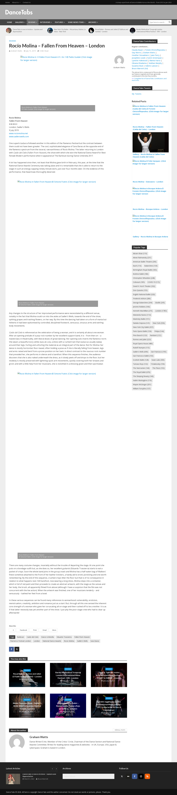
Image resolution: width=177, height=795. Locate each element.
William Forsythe (141, 388)
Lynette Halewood (139, 60)
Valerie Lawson (151, 66)
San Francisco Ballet (143, 356)
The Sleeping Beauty (143, 376)
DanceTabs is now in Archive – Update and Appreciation (28, 30)
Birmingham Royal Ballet (145, 270)
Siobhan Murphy (155, 63)
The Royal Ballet (141, 372)
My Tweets (136, 94)
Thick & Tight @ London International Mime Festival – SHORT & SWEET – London (109, 675)
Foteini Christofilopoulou (155, 50)
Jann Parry (155, 55)
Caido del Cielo (32, 637)
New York (159, 323)
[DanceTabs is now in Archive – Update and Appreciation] (9, 30)
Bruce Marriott (43, 779)
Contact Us (27, 2)
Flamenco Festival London (20, 641)
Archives (92, 22)
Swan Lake (158, 360)
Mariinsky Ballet (141, 319)
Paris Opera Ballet (142, 331)
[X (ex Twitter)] (122, 776)
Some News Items (76, 22)
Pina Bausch (140, 335)
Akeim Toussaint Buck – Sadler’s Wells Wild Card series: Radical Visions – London (27, 706)
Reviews (31, 22)
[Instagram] (141, 776)
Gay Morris (136, 52)
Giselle (160, 302)
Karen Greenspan (154, 58)
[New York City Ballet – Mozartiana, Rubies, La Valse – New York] (50, 30)
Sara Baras (95, 641)
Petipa (159, 331)
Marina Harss (155, 60)
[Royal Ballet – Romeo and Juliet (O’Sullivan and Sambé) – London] (91, 30)
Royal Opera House (143, 343)
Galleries (19, 22)
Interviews (45, 22)
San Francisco (158, 352)
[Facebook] (134, 776)
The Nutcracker (141, 368)
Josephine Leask (138, 58)
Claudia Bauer (138, 50)
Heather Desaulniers (140, 55)
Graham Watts (16, 51)
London (37, 641)
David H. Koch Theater (144, 286)
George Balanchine (142, 302)
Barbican (20, 637)
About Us (15, 2)
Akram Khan (140, 253)
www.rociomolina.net (18, 133)
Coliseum (139, 282)
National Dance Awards (52, 641)
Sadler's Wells (82, 641)
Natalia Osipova (141, 323)
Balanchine (150, 266)
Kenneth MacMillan (142, 311)
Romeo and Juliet (142, 339)
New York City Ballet (143, 327)
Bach (137, 266)
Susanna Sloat (137, 66)
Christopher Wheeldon (144, 278)
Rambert (155, 335)
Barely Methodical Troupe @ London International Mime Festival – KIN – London (151, 30)
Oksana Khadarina (139, 63)
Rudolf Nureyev (141, 347)
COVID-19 (154, 282)
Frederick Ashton (142, 298)
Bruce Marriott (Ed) (140, 68)
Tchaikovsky (158, 364)
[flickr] (128, 776)
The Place (158, 368)
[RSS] (147, 776)
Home (7, 2)
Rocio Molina (69, 641)
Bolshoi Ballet (140, 274)
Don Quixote (140, 290)
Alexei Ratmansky (142, 257)
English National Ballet (144, 294)
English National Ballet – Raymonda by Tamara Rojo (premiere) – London (68, 706)
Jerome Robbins (141, 307)
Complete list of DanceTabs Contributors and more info (149, 79)
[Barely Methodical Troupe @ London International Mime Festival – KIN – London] (132, 30)
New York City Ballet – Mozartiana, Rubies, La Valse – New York (70, 30)
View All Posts (120, 730)
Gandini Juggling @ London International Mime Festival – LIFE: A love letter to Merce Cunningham (109, 706)
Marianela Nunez (142, 315)
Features (59, 22)
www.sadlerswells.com (19, 136)
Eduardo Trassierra (64, 637)
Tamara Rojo (140, 364)
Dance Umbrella (47, 637)
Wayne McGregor (142, 384)
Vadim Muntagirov (142, 380)
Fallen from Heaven (82, 637)
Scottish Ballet (141, 360)
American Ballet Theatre (144, 262)
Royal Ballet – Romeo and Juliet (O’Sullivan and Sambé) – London (111, 30)
